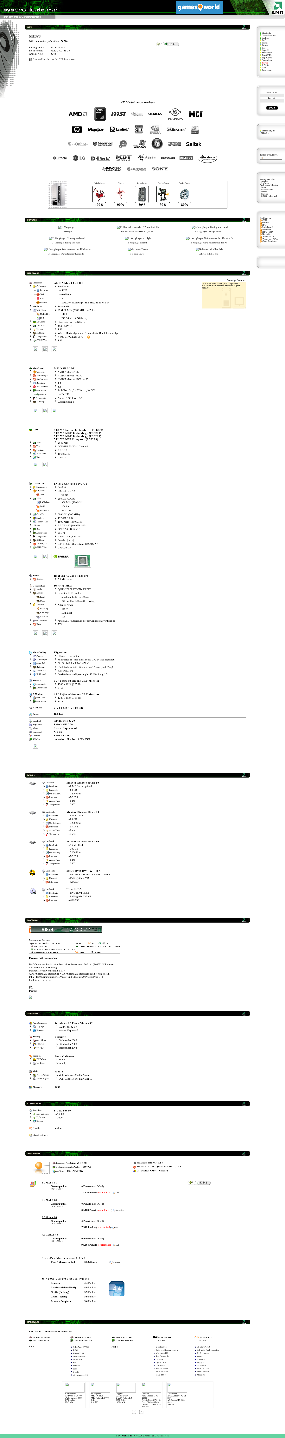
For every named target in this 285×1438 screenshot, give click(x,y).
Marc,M (201, 1375)
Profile (265, 43)
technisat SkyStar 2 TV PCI (72, 739)
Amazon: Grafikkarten (157, 1436)
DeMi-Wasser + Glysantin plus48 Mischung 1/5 (83, 674)
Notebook (266, 230)
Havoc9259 (78, 1353)
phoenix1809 (162, 1369)
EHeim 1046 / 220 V (68, 655)
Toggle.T (201, 1362)
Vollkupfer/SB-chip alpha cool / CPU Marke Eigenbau (86, 659)
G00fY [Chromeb (269, 196)
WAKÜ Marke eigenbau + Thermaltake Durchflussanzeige (88, 333)
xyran (200, 1356)
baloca (264, 192)
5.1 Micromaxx (66, 579)
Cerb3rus (201, 1365)
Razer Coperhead (65, 728)
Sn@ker (264, 181)
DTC (75, 1350)
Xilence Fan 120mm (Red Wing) (78, 600)
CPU (264, 220)
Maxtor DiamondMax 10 (82, 782)
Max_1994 (161, 1375)
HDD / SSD (267, 232)
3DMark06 (267, 53)
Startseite (266, 33)
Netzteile (266, 234)
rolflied (77, 1366)
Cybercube (161, 1362)
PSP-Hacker (162, 1372)
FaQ (264, 40)
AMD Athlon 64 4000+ (68, 283)
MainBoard (267, 227)
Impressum (267, 70)
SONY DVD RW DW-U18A (83, 871)
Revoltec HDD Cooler (69, 593)
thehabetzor (203, 1372)
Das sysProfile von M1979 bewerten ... (55, 59)
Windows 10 (268, 236)
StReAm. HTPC (81, 1347)
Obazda (201, 1359)
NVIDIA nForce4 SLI (68, 371)
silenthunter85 (80, 1375)
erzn (75, 1369)
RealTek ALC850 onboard (71, 575)
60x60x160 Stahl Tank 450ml (73, 663)
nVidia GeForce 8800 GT (70, 483)
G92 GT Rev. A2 (66, 490)
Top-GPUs (267, 58)
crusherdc (78, 1359)
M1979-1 (265, 133)
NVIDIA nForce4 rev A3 (70, 375)
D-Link (58, 714)
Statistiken (267, 60)
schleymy (160, 1365)
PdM (264, 48)
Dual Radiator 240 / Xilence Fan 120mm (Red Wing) (85, 667)
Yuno (263, 187)
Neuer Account (269, 35)
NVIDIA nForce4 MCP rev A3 (73, 379)
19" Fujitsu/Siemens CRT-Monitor (76, 680)
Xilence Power (65, 604)
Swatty (76, 1372)
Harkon (264, 194)
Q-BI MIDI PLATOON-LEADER (75, 589)
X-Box (58, 731)
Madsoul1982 (79, 1356)
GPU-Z (265, 68)
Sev (75, 1363)
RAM (264, 225)
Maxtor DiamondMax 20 (82, 812)
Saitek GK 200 (63, 724)
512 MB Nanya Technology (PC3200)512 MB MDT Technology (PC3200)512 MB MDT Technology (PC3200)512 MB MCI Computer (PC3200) (78, 434)
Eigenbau (60, 652)
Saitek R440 (62, 735)
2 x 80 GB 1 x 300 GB (68, 707)
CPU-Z (265, 65)
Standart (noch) (66, 540)
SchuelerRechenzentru (167, 1350)
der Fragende (162, 1356)
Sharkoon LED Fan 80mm (75, 596)
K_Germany (203, 1353)
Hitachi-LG (74, 889)
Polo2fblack (203, 1369)
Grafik (265, 223)
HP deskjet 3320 (64, 720)
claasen (159, 1359)
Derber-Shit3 (267, 190)
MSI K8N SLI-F (64, 368)
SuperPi (265, 50)
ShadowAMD (203, 1347)
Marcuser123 (162, 1353)
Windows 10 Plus (270, 239)
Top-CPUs (266, 55)
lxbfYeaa (265, 183)
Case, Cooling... (269, 241)
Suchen (265, 38)
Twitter (265, 45)
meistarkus (161, 1347)
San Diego (63, 286)
